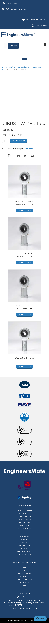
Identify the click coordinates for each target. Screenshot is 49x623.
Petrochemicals (24, 522)
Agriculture (24, 548)
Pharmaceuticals (24, 545)
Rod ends (29, 149)
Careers (24, 585)
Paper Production (24, 516)
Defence (24, 542)
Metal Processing (24, 513)
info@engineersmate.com (16, 9)
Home (4, 67)
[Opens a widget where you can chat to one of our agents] (40, 619)
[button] (13, 46)
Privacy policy (24, 576)
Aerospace (24, 539)
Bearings (11, 67)
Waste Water (24, 525)
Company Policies (24, 573)
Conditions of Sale (24, 582)
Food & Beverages (25, 554)
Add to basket (18, 141)
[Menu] (45, 44)
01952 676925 (12, 3)
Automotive (24, 536)
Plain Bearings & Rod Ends (27, 67)
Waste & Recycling (24, 528)
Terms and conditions (24, 579)
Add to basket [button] (24, 210)
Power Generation (24, 519)
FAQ (24, 570)
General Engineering (24, 510)
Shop (24, 567)
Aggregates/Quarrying (24, 551)
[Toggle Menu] (24, 58)
